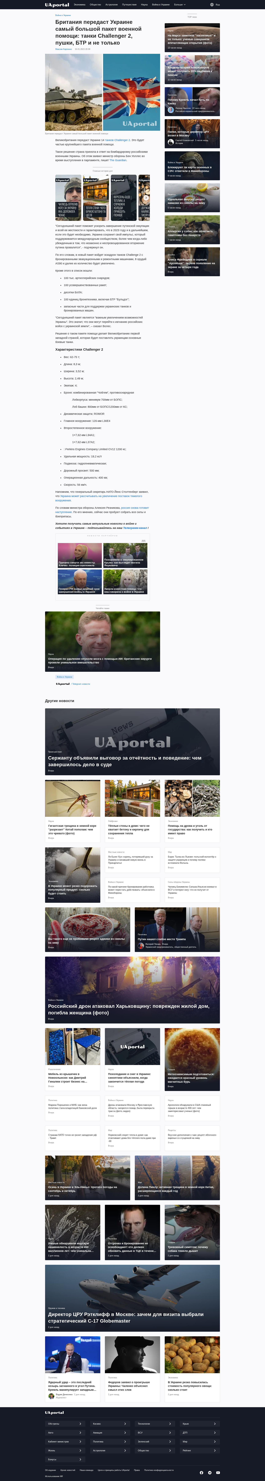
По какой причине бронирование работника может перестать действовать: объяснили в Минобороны (131, 889)
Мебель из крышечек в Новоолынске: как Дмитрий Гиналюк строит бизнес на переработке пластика (67, 1078)
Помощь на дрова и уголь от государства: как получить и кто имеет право (190, 829)
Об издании (50, 1470)
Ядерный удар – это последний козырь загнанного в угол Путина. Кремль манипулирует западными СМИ (71, 1386)
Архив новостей (67, 1470)
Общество (95, 4)
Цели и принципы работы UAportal (113, 1470)
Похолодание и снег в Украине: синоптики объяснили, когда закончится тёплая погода (129, 1078)
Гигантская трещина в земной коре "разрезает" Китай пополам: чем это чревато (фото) (72, 829)
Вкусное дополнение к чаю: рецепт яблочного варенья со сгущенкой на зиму (192, 1136)
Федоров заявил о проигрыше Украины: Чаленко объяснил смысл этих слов (129, 1386)
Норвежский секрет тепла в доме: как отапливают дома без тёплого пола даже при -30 (132, 1138)
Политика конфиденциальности (159, 1470)
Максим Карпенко (63, 49)
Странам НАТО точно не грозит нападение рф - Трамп (72, 1136)
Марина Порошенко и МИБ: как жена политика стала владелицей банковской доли (72, 1106)
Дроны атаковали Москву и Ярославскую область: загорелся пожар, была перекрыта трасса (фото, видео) (131, 1108)
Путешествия (129, 4)
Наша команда (86, 1470)
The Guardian (117, 160)
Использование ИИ (54, 1476)
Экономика (79, 4)
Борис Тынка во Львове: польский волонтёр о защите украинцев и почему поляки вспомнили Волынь (192, 859)
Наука (144, 4)
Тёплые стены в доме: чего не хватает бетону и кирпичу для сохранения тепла (129, 829)
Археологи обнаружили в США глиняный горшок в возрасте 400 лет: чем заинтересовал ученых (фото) (189, 1108)
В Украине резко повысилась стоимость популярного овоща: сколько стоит (190, 1386)
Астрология (112, 4)
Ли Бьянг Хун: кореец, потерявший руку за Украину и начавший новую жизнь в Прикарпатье (130, 859)
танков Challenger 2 (117, 140)
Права (137, 1470)
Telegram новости (81, 684)
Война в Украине (161, 4)
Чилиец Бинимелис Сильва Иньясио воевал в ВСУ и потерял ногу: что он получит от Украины (192, 889)
